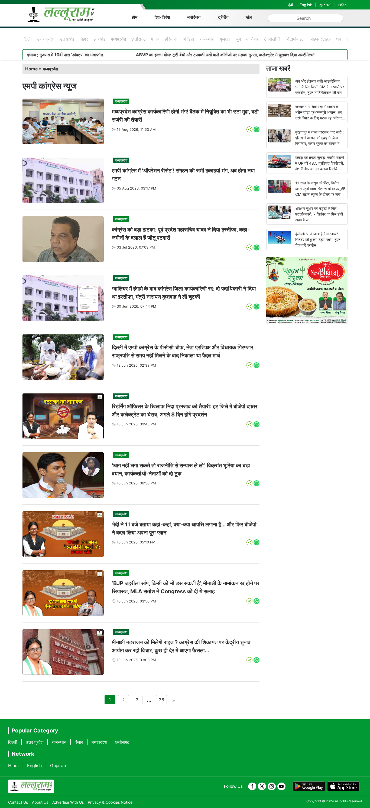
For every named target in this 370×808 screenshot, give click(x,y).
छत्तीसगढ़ (138, 39)
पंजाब (155, 39)
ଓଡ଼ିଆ (343, 4)
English (306, 4)
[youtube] (281, 786)
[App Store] (343, 786)
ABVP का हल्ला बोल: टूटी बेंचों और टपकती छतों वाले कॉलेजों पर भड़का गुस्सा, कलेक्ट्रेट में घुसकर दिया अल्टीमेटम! (198, 54)
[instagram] (272, 786)
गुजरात (225, 39)
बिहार (84, 39)
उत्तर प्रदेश (45, 39)
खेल (249, 17)
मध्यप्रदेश (118, 39)
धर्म (338, 39)
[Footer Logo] (31, 786)
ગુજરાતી (325, 4)
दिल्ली (27, 39)
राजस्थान (207, 39)
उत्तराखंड (67, 39)
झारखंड (99, 39)
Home (31, 68)
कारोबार (252, 39)
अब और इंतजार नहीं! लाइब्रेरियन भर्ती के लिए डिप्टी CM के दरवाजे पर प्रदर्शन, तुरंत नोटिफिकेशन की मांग (319, 87)
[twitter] (262, 786)
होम (134, 17)
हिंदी (290, 4)
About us (40, 802)
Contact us (18, 802)
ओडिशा (188, 39)
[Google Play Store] (309, 786)
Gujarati (58, 765)
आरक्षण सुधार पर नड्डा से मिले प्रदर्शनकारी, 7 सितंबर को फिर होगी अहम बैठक (319, 214)
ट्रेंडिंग (223, 17)
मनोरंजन (193, 17)
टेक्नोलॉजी (272, 39)
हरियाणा (171, 39)
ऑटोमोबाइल (295, 39)
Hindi (13, 765)
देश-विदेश (162, 17)
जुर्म (238, 39)
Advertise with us (68, 802)
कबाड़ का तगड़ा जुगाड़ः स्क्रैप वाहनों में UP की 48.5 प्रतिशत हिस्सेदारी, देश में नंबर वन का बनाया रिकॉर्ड (319, 163)
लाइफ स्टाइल (320, 39)
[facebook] (252, 786)
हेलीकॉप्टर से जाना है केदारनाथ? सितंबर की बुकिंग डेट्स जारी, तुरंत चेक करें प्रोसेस (317, 239)
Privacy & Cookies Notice (110, 802)
